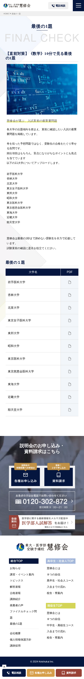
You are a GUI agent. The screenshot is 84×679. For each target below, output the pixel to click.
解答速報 (15, 586)
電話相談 (60, 5)
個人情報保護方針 (20, 639)
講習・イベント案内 (22, 574)
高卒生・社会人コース (60, 580)
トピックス (16, 580)
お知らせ (15, 568)
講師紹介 (15, 599)
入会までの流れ (56, 586)
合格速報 (15, 593)
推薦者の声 (16, 605)
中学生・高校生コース (60, 625)
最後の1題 (16, 623)
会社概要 (15, 633)
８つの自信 (53, 574)
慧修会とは (53, 568)
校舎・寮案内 (55, 593)
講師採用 (15, 645)
